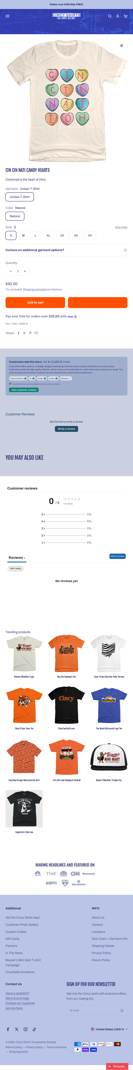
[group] (66, 875)
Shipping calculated (35, 289)
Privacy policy (34, 1047)
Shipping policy (18, 1051)
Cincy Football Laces (66, 728)
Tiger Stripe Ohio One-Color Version (109, 676)
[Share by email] (36, 333)
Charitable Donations (20, 972)
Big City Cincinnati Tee (66, 676)
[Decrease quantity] (11, 271)
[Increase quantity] (25, 271)
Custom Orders (16, 932)
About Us (98, 917)
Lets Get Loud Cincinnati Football (66, 780)
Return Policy (101, 960)
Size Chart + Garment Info (109, 938)
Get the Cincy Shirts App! (23, 917)
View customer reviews (23, 390)
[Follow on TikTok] (34, 1029)
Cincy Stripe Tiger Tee (24, 728)
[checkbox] (15, 569)
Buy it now (97, 302)
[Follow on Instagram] (25, 1029)
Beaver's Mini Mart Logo (24, 676)
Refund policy (14, 1047)
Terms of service (56, 1047)
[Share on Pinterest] (30, 333)
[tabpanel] (66, 592)
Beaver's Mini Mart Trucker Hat (109, 780)
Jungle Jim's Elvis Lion (24, 832)
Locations (98, 932)
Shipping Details (103, 946)
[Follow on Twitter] (16, 1029)
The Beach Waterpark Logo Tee (109, 728)
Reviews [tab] (17, 557)
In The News (14, 953)
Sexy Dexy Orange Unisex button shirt (24, 780)
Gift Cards (12, 938)
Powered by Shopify (44, 1042)
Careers (97, 924)
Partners (11, 946)
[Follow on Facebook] (8, 1029)
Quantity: (12, 263)
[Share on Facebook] (18, 333)
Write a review (66, 428)
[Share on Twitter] (24, 333)
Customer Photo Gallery (22, 924)
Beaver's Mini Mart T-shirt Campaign (23, 962)
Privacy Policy (101, 953)
